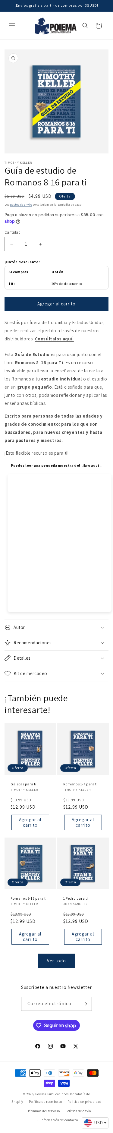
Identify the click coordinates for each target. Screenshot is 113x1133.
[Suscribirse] (85, 1004)
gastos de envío (21, 205)
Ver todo (56, 961)
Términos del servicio (44, 1111)
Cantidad (12, 232)
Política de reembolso (45, 1102)
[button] (12, 25)
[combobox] (95, 1123)
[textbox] (95, 1123)
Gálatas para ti (23, 783)
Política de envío (78, 1111)
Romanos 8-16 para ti (29, 898)
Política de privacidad (84, 1102)
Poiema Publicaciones (52, 1094)
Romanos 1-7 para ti (80, 783)
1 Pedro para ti (75, 898)
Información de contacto (59, 1120)
